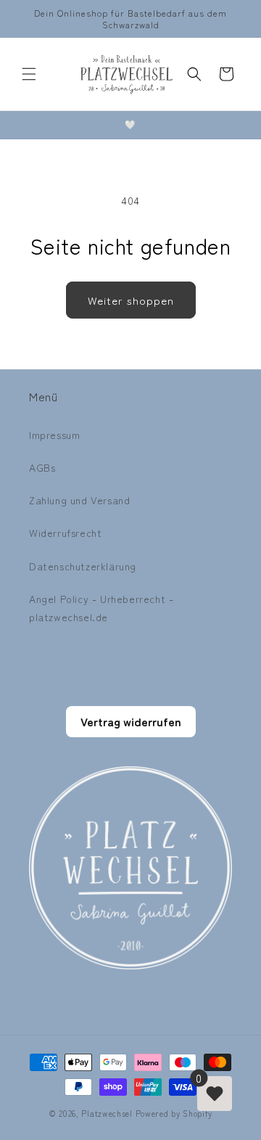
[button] (29, 74)
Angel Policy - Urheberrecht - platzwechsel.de (101, 607)
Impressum (54, 434)
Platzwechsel (106, 1113)
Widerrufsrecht (65, 532)
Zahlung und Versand (79, 500)
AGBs (42, 467)
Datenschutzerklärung (82, 566)
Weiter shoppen (131, 300)
